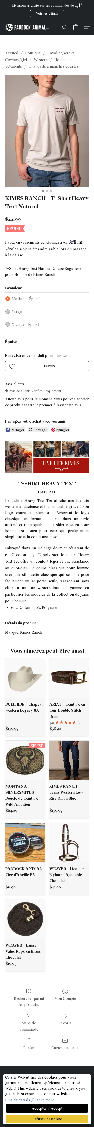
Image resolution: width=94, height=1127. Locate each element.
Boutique (33, 53)
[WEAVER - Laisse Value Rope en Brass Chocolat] (25, 919)
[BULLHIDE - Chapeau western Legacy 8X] (25, 678)
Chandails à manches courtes (53, 66)
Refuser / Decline (47, 1119)
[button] (47, 13)
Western (41, 60)
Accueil (11, 53)
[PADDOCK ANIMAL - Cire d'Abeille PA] (25, 842)
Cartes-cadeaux (65, 1048)
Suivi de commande (29, 1026)
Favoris (65, 1023)
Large (17, 312)
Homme (60, 60)
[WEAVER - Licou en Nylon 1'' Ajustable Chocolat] (69, 842)
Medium (26, 299)
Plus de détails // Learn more (29, 1100)
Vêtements (13, 66)
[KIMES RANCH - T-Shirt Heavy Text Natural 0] (47, 131)
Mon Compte (65, 998)
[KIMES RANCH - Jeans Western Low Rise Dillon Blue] (69, 760)
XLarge (25, 324)
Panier (28, 1048)
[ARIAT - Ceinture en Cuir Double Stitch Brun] (69, 678)
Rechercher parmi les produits (29, 1001)
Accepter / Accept (47, 1108)
